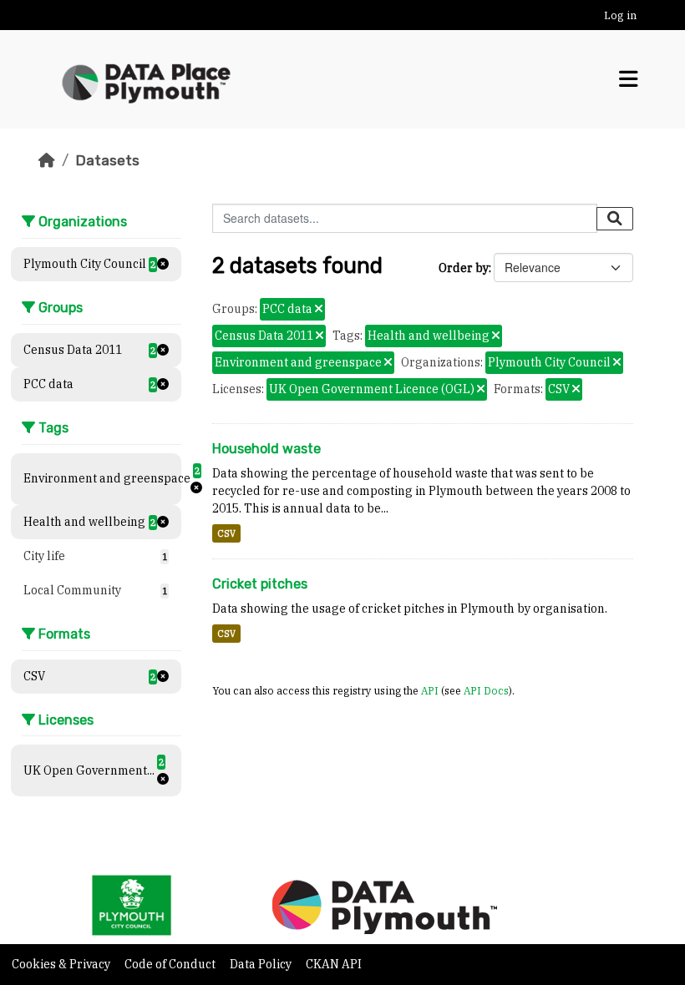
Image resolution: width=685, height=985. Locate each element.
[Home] (46, 160)
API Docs (486, 690)
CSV (226, 533)
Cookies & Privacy (62, 964)
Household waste (266, 449)
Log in (620, 15)
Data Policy (262, 964)
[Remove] (318, 310)
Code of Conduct (171, 964)
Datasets (107, 160)
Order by (464, 267)
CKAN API (334, 964)
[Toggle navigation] (628, 79)
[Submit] (614, 218)
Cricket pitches (259, 584)
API (430, 690)
